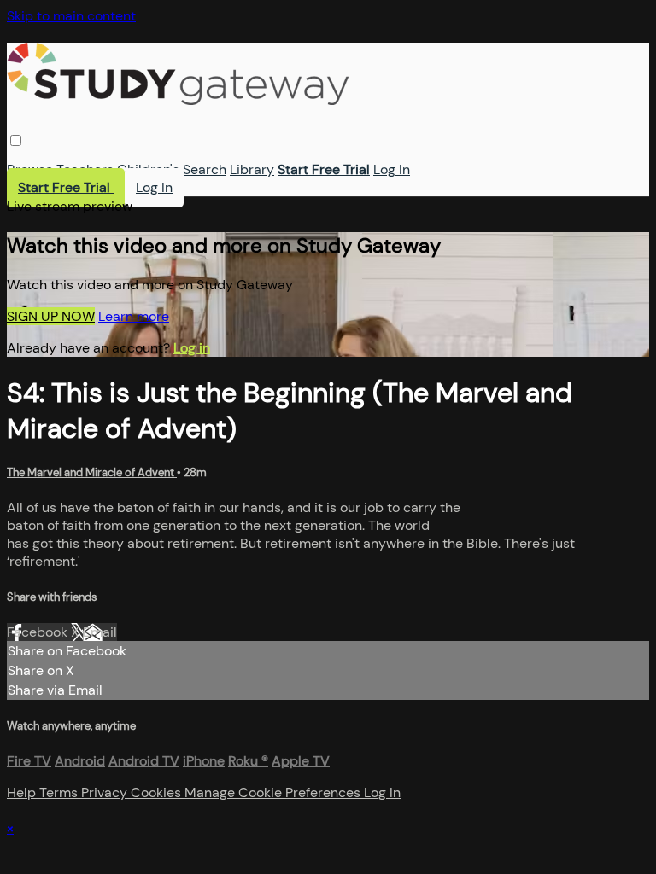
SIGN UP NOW (51, 316)
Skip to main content (71, 16)
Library (252, 169)
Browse (30, 169)
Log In (391, 169)
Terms (60, 792)
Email (100, 632)
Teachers (85, 169)
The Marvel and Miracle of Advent (92, 472)
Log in (191, 348)
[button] (15, 140)
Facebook (39, 632)
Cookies (157, 792)
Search (204, 169)
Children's (148, 169)
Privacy (106, 792)
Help (23, 792)
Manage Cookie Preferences (274, 792)
